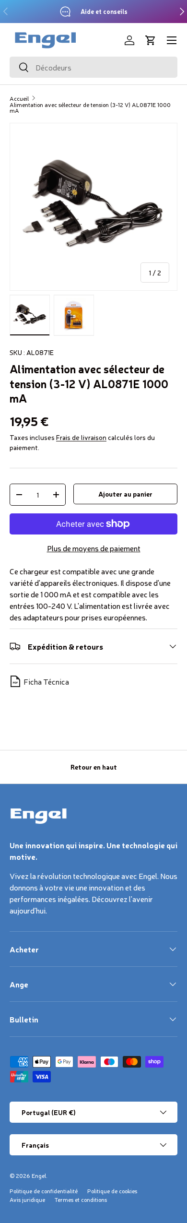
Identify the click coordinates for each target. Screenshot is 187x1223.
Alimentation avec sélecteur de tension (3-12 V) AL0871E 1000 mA (90, 107)
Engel (39, 1175)
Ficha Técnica (46, 681)
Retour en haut (93, 766)
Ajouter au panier (125, 493)
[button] (150, 40)
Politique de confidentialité (44, 1191)
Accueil (19, 98)
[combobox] (93, 67)
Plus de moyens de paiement (93, 548)
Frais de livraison (81, 437)
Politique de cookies (112, 1191)
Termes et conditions (81, 1199)
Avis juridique (27, 1199)
